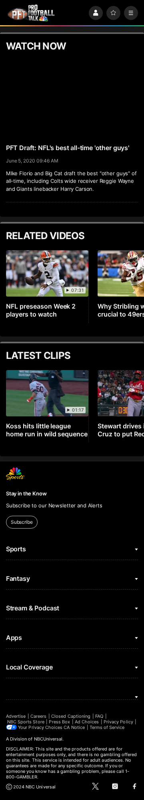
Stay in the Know (26, 493)
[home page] (31, 13)
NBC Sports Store (25, 722)
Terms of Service (107, 727)
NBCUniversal (48, 739)
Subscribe (22, 522)
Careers (38, 716)
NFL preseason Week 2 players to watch (41, 310)
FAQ (99, 716)
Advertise (16, 716)
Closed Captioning (70, 716)
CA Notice (74, 727)
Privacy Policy (118, 722)
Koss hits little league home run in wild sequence (47, 430)
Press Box (59, 722)
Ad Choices (87, 722)
